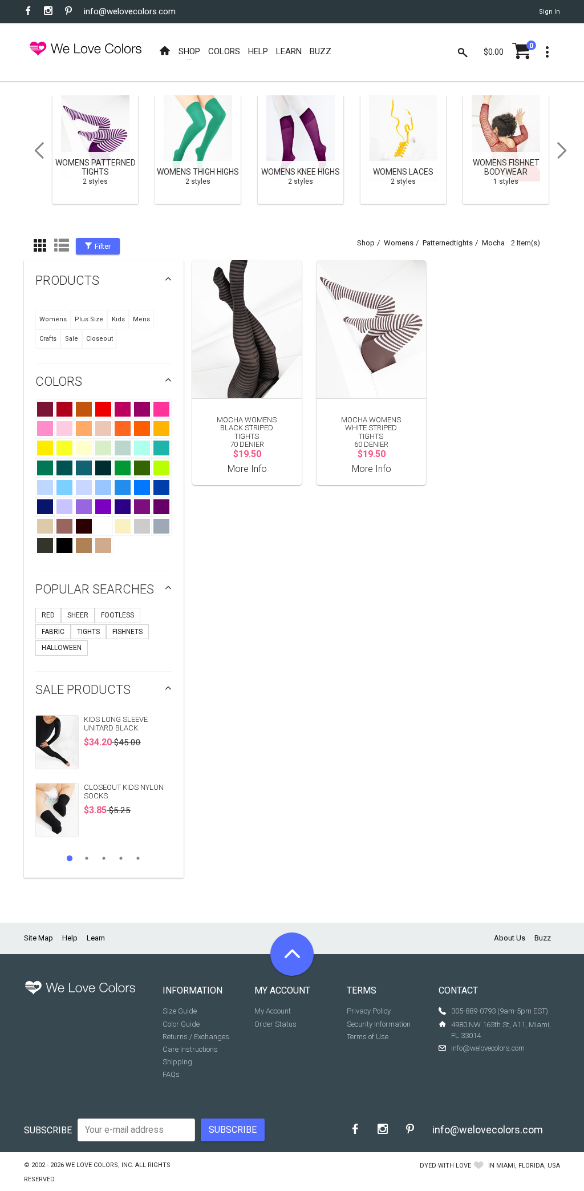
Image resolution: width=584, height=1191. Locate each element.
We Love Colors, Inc (99, 1165)
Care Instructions (190, 1049)
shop (366, 243)
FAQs (171, 1074)
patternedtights (448, 243)
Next (565, 150)
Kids (118, 319)
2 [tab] (86, 858)
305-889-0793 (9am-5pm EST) (499, 1011)
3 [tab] (104, 858)
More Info (247, 468)
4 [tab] (121, 858)
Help (70, 938)
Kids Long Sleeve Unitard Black (116, 723)
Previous (35, 150)
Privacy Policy (369, 1011)
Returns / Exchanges (196, 1036)
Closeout (99, 338)
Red (48, 615)
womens (398, 243)
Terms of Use (367, 1036)
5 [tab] (138, 858)
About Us (509, 938)
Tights (88, 632)
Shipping (177, 1061)
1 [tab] (69, 858)
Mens (141, 319)
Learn (96, 938)
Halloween (62, 648)
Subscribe (48, 1130)
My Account (272, 1011)
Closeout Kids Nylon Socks (124, 791)
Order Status (275, 1024)
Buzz (542, 938)
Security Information (379, 1024)
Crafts (47, 338)
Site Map (38, 938)
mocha (493, 243)
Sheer (77, 615)
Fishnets (127, 632)
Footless (117, 615)
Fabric (53, 632)
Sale (71, 338)
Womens (53, 319)
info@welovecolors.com (130, 11)
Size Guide (180, 1011)
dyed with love (445, 1165)
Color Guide (181, 1024)
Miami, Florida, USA (528, 1165)
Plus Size (89, 319)
